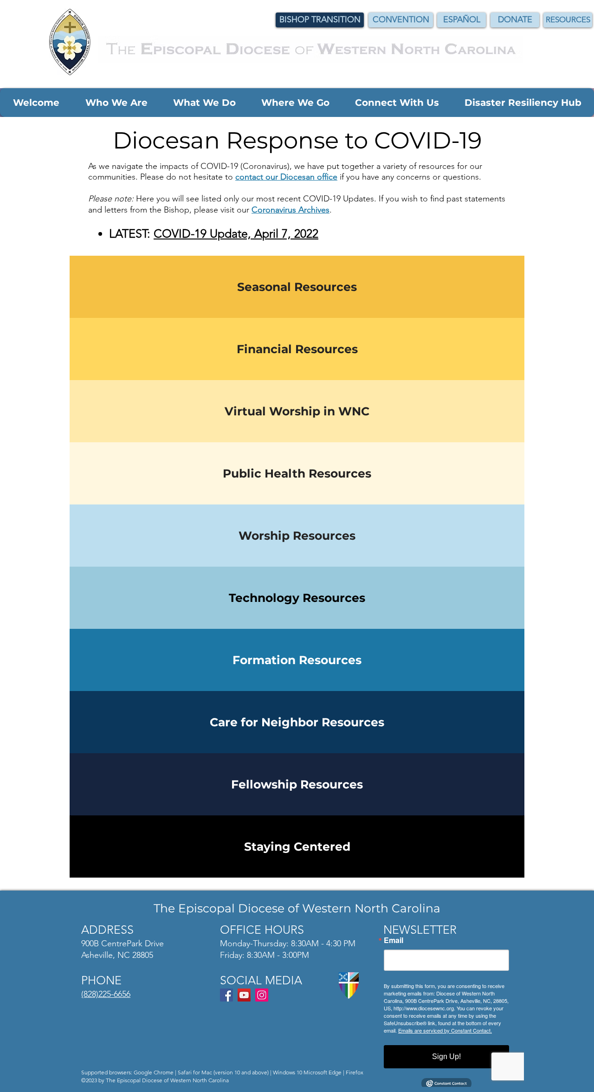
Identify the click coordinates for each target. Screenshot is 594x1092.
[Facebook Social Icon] (226, 995)
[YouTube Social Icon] (244, 995)
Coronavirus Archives (290, 210)
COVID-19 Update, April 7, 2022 (236, 233)
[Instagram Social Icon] (261, 995)
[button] (36, 102)
